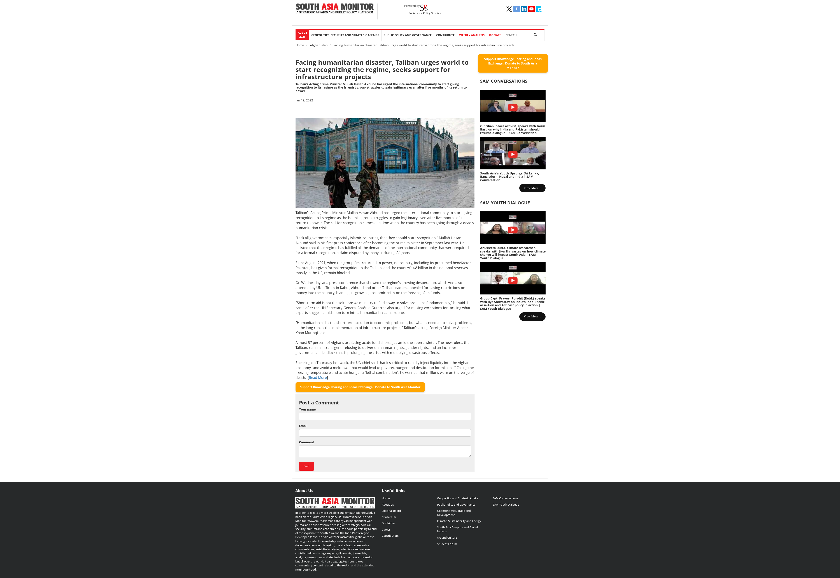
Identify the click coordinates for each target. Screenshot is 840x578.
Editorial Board (391, 511)
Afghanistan (319, 45)
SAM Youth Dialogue (505, 203)
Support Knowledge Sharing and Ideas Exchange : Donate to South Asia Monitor (360, 387)
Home (300, 45)
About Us (388, 505)
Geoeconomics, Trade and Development (454, 513)
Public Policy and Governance (408, 35)
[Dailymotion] (539, 9)
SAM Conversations (505, 498)
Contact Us (389, 517)
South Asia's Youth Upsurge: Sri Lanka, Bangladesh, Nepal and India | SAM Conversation (509, 176)
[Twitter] (509, 9)
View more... (532, 188)
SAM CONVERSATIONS (503, 81)
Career (386, 529)
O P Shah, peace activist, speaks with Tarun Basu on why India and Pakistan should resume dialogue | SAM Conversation (512, 129)
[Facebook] (516, 9)
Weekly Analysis (472, 35)
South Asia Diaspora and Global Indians (457, 529)
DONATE (495, 35)
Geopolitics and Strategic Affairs (457, 498)
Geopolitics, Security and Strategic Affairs (345, 35)
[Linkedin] (524, 9)
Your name (307, 409)
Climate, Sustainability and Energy (459, 521)
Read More (318, 377)
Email (303, 426)
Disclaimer (388, 523)
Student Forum (447, 544)
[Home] (335, 8)
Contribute (445, 35)
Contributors (390, 536)
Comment (306, 442)
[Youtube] (531, 9)
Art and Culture (447, 538)
